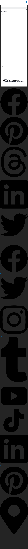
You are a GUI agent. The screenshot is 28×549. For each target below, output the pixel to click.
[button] (14, 102)
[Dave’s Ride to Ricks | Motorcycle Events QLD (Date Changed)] (14, 29)
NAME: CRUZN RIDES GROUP (5, 241)
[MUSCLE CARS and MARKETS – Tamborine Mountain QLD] (14, 72)
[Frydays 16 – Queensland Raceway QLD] (14, 56)
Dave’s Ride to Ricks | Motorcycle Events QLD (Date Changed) (11, 47)
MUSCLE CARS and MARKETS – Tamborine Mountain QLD (11, 80)
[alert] (14, 8)
